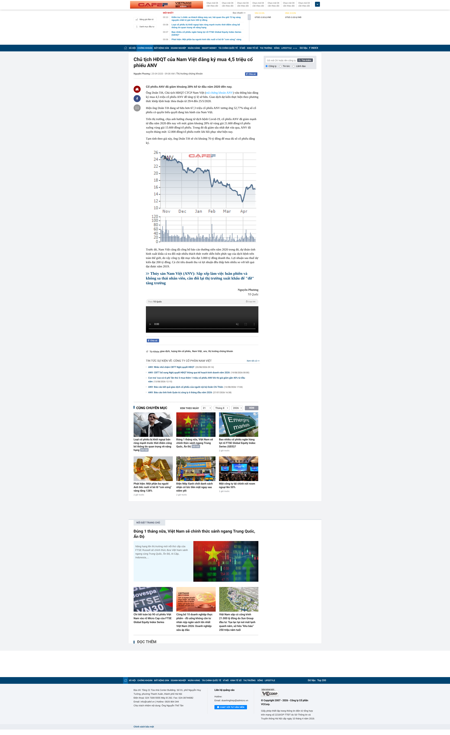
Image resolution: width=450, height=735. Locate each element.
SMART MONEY (209, 48)
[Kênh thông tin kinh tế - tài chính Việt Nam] (166, 5)
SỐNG (276, 48)
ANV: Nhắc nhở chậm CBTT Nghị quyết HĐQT (181, 367)
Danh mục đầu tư (147, 27)
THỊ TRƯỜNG (266, 48)
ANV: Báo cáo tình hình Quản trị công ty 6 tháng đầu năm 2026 (190, 392)
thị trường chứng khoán (220, 351)
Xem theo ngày (189, 408)
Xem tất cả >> (253, 361)
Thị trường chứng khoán (189, 73)
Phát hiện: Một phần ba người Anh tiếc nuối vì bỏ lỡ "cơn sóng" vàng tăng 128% (153, 487)
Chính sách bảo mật (144, 726)
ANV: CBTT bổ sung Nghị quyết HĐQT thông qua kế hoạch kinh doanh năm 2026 (198, 372)
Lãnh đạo (301, 66)
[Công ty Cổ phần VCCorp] (288, 692)
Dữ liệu (303, 48)
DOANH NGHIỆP (178, 48)
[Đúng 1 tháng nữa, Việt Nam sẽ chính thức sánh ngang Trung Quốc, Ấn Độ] (196, 424)
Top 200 (321, 680)
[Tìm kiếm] (305, 60)
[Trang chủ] (125, 48)
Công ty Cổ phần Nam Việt (192, 360)
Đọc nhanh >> (239, 13)
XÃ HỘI (132, 48)
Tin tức (286, 66)
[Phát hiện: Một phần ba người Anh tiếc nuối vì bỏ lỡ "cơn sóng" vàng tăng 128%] (153, 468)
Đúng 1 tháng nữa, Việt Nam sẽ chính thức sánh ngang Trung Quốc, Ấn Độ (194, 443)
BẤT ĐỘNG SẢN (161, 48)
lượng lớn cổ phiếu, (181, 351)
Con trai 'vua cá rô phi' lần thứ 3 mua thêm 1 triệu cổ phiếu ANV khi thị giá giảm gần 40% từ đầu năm (196, 380)
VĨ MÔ (242, 48)
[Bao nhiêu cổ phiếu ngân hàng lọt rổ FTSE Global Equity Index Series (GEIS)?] (238, 424)
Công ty (273, 66)
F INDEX (313, 48)
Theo (201, 301)
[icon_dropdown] (317, 4)
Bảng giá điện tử (147, 19)
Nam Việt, (197, 351)
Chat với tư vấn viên (232, 707)
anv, (205, 351)
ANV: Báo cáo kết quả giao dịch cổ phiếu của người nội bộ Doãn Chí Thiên (195, 387)
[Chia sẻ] (137, 98)
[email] (137, 107)
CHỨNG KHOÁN (144, 48)
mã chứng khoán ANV (219, 92)
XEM (251, 408)
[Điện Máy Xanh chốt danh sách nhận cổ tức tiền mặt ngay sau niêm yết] (196, 468)
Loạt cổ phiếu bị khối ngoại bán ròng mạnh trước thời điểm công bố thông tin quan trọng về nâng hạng (153, 445)
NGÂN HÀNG (194, 48)
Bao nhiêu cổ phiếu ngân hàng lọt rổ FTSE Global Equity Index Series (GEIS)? (237, 443)
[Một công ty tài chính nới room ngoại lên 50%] (238, 468)
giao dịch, (165, 351)
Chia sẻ (252, 74)
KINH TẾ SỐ (252, 48)
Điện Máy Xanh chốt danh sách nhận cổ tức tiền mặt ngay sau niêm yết (194, 487)
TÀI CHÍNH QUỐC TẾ (228, 48)
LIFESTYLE (286, 48)
